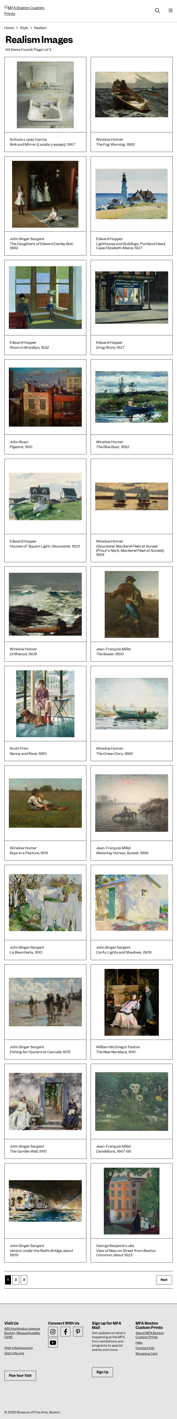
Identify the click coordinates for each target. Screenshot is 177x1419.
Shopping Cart (147, 1354)
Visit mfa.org (14, 1353)
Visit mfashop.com (18, 1348)
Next (164, 1280)
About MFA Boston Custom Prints (150, 1335)
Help (139, 1343)
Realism (40, 28)
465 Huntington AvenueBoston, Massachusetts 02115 (22, 1333)
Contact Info (145, 1348)
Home (9, 28)
